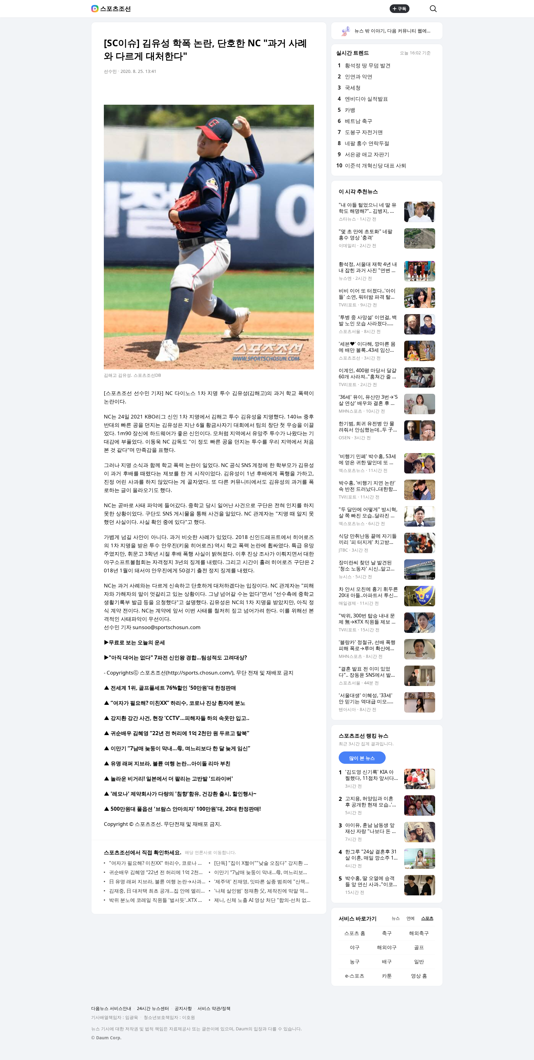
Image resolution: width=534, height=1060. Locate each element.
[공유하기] (419, 8)
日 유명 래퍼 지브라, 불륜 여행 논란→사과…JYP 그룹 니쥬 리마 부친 (157, 881)
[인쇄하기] (308, 89)
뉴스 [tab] (396, 918)
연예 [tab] (410, 918)
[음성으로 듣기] (271, 89)
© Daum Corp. (106, 1037)
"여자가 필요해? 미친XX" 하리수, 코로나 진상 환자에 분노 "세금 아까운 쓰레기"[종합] (157, 863)
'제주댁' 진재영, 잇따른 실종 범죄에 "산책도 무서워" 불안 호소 (262, 881)
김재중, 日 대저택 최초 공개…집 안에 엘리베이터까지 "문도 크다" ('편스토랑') (157, 890)
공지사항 (183, 1008)
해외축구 (419, 933)
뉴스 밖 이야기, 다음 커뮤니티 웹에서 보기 (398, 30)
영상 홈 (419, 975)
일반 (419, 961)
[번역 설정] (283, 89)
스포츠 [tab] (427, 918)
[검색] (435, 8)
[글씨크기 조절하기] (295, 89)
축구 (387, 933)
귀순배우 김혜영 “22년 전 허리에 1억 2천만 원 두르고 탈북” (157, 872)
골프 (419, 947)
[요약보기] (258, 89)
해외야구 (387, 947)
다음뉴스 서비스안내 (111, 1008)
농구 (355, 961)
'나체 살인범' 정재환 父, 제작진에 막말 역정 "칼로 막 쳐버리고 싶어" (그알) (262, 890)
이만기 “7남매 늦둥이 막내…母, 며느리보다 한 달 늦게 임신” (262, 872)
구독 (402, 8)
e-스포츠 (354, 975)
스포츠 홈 (354, 933)
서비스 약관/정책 (214, 1008)
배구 (387, 961)
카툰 (387, 975)
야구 (355, 947)
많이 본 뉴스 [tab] (362, 758)
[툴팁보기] (435, 53)
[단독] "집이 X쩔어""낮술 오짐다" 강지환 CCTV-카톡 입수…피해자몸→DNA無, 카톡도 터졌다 (262, 863)
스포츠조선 (115, 9)
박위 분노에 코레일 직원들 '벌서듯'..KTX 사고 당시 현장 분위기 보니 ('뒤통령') (157, 900)
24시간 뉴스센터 (153, 1008)
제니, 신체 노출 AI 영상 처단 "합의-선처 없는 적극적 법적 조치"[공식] (262, 900)
